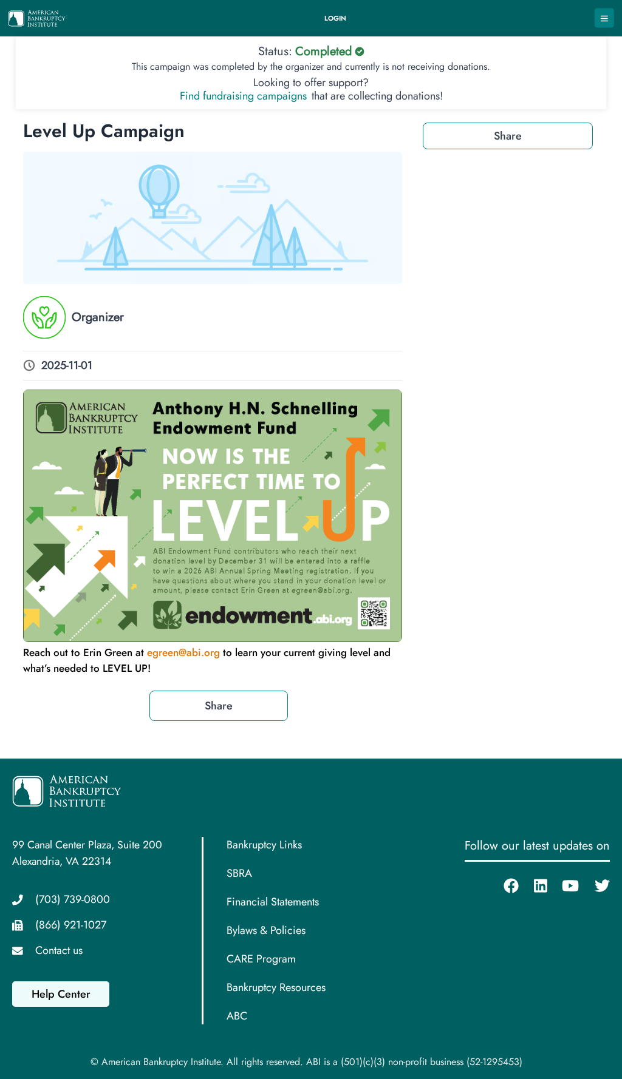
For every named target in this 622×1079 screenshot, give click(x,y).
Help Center (61, 994)
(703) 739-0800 (72, 899)
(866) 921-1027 (70, 925)
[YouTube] (563, 885)
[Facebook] (503, 885)
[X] (594, 885)
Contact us (59, 950)
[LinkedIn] (533, 885)
